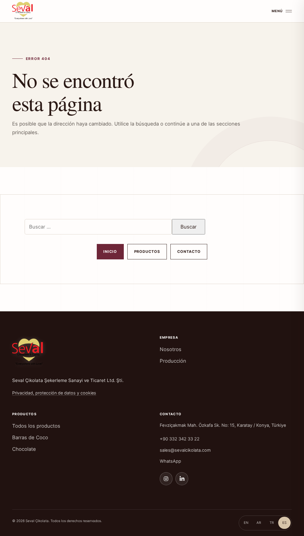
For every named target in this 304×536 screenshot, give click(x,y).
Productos (147, 251)
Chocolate (24, 449)
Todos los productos (36, 426)
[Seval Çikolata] (24, 10)
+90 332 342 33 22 (180, 439)
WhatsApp (170, 461)
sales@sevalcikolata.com (185, 450)
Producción (173, 361)
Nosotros (170, 349)
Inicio (110, 251)
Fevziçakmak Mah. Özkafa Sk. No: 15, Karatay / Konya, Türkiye (223, 425)
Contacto (189, 251)
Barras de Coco (30, 437)
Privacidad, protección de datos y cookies (54, 392)
